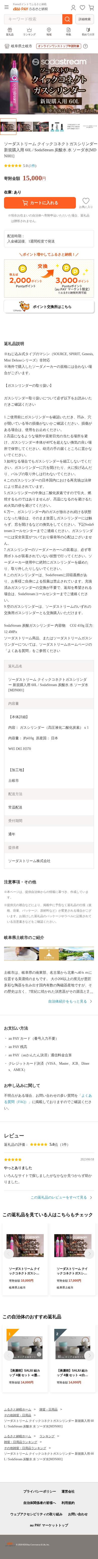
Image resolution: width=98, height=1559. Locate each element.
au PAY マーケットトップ (49, 1525)
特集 (68, 34)
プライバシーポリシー (39, 1491)
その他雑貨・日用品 (17, 1415)
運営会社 (68, 1491)
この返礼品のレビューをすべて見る (59, 1197)
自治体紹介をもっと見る (67, 1001)
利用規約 (68, 1503)
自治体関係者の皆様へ (39, 1503)
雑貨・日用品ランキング (20, 1442)
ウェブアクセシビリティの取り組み (36, 1514)
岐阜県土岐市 (21, 46)
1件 (32, 166)
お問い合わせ (78, 1514)
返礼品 (10, 34)
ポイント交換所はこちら (52, 307)
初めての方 (88, 34)
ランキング (29, 34)
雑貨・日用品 (48, 1409)
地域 (49, 34)
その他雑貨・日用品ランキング (25, 1448)
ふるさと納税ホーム (17, 1409)
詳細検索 (85, 19)
